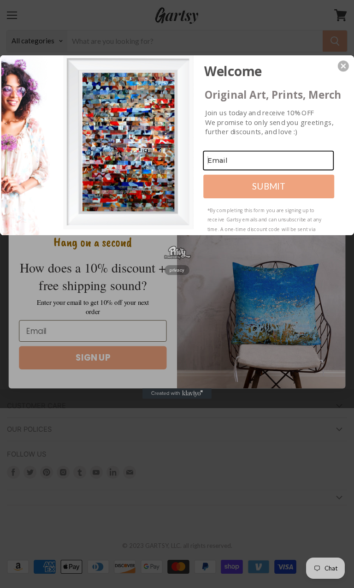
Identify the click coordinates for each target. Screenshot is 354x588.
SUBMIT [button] (268, 186)
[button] (343, 65)
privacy (177, 270)
